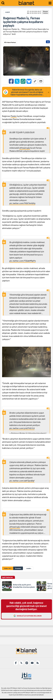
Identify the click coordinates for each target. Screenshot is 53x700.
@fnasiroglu (24, 148)
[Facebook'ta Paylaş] (11, 81)
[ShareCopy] (34, 81)
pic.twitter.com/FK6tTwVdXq (22, 203)
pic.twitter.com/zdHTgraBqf (21, 480)
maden (28, 568)
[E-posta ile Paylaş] (40, 81)
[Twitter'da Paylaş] (17, 81)
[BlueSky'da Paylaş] (28, 81)
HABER (7, 12)
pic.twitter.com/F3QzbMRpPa (22, 260)
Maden (14, 116)
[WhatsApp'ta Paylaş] (23, 81)
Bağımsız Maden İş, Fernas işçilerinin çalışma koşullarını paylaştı (23, 21)
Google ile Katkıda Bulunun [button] (29, 616)
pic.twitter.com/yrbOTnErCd (22, 428)
